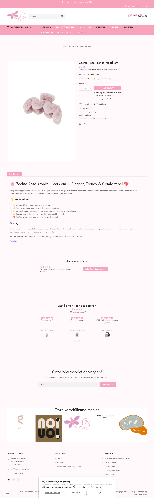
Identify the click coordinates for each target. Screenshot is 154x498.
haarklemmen (95, 119)
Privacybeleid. (96, 487)
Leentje (27, 491)
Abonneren (108, 384)
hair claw (104, 119)
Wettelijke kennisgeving (138, 491)
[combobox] (46, 16)
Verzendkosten (92, 70)
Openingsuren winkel (112, 470)
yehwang (92, 112)
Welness (114, 27)
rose (110, 119)
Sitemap (60, 462)
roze (115, 119)
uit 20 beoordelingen (76, 312)
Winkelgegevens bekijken (104, 99)
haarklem (87, 115)
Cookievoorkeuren (140, 494)
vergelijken (101, 104)
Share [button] (84, 124)
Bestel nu (13, 241)
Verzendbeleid (110, 462)
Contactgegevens (120, 491)
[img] (77, 309)
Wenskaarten (46, 32)
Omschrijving (14, 174)
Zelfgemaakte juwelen (65, 27)
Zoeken (59, 458)
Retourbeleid (109, 474)
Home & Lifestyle (64, 32)
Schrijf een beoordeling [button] (95, 269)
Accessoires (85, 27)
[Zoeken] (62, 16)
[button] (142, 16)
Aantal (81, 84)
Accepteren (76, 493)
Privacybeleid (110, 466)
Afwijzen (99, 493)
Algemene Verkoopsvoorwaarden (117, 458)
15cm (87, 119)
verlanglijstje (86, 104)
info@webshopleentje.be (19, 469)
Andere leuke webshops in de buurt (70, 466)
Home (65, 46)
